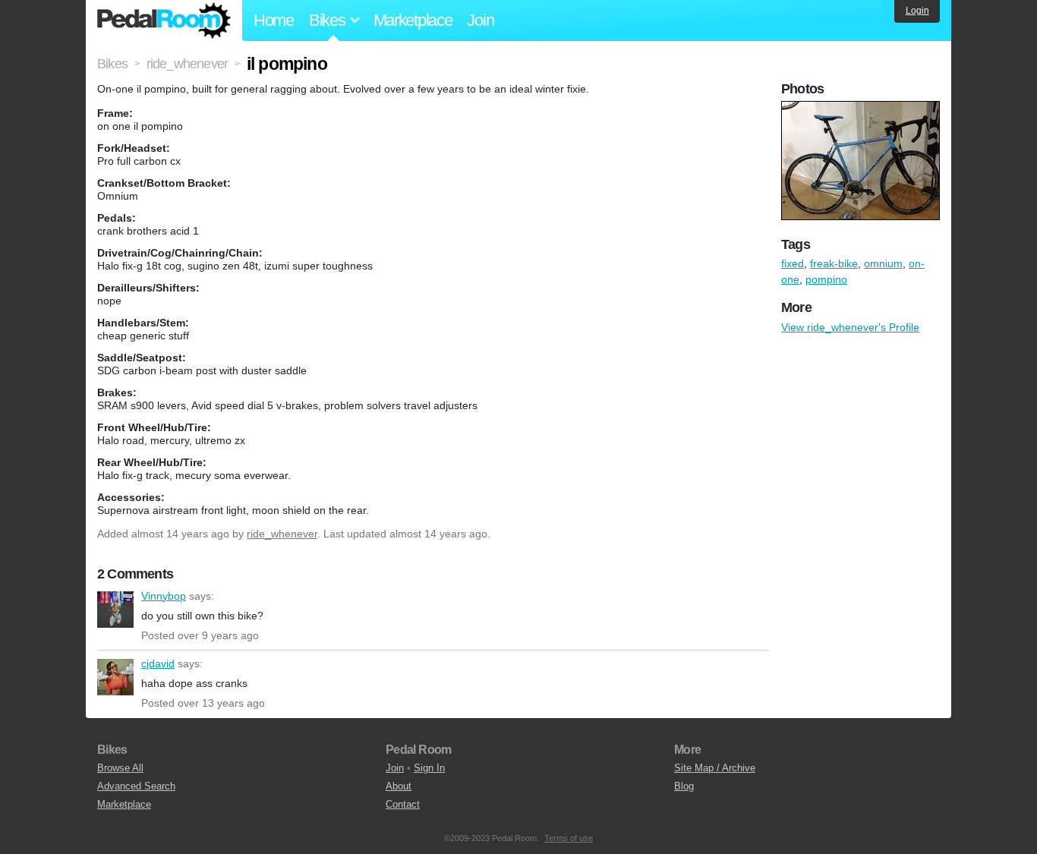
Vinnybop (115, 609)
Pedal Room (164, 20)
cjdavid (115, 677)
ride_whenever (282, 534)
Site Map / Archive (714, 768)
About (398, 786)
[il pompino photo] (862, 108)
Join (480, 20)
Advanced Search (136, 786)
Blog (684, 786)
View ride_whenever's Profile (850, 327)
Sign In (429, 768)
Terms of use (568, 838)
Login (917, 10)
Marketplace (413, 20)
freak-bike (834, 263)
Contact (403, 804)
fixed (792, 263)
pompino (826, 279)
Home (274, 20)
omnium (883, 263)
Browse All (120, 768)
